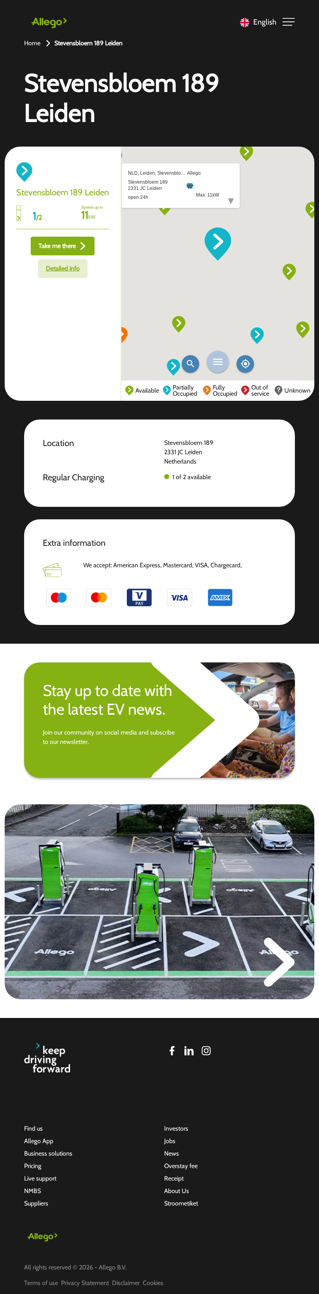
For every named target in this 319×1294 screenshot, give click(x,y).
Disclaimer (126, 1283)
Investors (176, 1128)
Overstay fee (181, 1166)
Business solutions (48, 1153)
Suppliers (36, 1203)
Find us (33, 1128)
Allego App (38, 1141)
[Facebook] (172, 1051)
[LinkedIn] (189, 1051)
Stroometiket (181, 1203)
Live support (40, 1178)
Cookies (153, 1283)
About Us (176, 1191)
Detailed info (63, 268)
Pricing (32, 1166)
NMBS (32, 1191)
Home (32, 43)
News (171, 1153)
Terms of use (41, 1283)
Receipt (174, 1178)
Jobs (169, 1141)
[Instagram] (206, 1051)
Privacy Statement (85, 1283)
